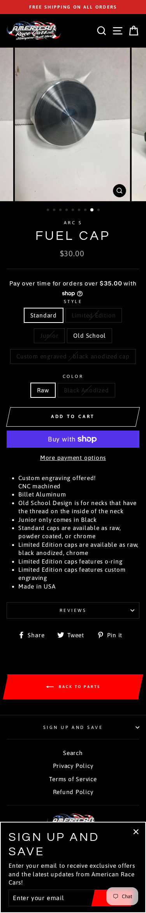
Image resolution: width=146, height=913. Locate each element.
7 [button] (86, 211)
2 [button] (55, 211)
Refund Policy (73, 792)
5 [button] (74, 211)
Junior (49, 335)
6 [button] (80, 211)
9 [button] (99, 211)
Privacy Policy (73, 765)
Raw (43, 390)
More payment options (73, 457)
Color (73, 376)
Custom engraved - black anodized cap (73, 356)
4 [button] (67, 211)
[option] (73, 7)
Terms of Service (73, 779)
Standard (43, 315)
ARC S (73, 222)
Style (73, 301)
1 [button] (49, 211)
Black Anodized (86, 390)
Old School (89, 335)
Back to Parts (78, 686)
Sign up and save (73, 727)
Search (73, 753)
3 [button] (61, 211)
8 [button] (92, 210)
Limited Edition (94, 315)
